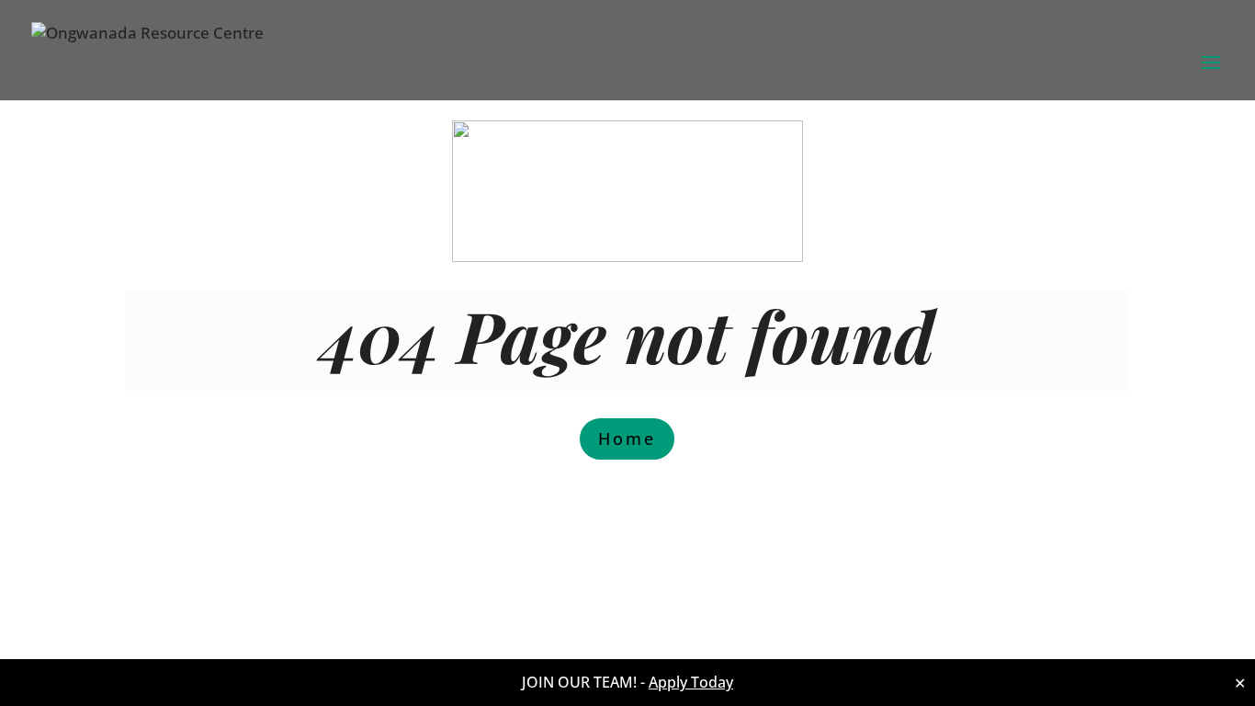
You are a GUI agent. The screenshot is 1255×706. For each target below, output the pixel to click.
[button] (1211, 74)
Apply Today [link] (691, 682)
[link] (147, 52)
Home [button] (627, 438)
